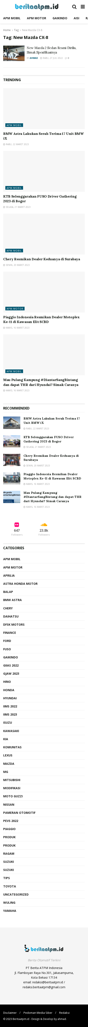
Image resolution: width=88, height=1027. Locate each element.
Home (7, 30)
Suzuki (8, 862)
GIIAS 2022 (11, 665)
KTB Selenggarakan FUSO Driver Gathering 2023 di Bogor (48, 439)
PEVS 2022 (10, 821)
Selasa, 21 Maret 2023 (18, 206)
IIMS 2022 (10, 706)
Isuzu (7, 722)
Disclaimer (10, 1013)
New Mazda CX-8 (32, 30)
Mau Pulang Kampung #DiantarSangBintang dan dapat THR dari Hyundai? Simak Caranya (52, 497)
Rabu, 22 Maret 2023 (17, 144)
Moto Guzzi (13, 796)
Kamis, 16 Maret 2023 (17, 327)
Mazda (8, 764)
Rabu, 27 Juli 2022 (52, 58)
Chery (8, 608)
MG (5, 772)
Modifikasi (11, 788)
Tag (16, 30)
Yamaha (9, 911)
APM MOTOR (36, 18)
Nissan (8, 804)
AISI (76, 18)
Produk (9, 837)
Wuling (9, 902)
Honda (8, 690)
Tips (6, 878)
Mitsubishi (11, 780)
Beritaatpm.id (21, 1019)
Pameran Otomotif (19, 813)
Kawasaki (11, 731)
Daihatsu (11, 616)
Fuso (7, 649)
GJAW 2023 (11, 673)
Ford (7, 641)
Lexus (7, 755)
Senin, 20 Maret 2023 (17, 264)
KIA (5, 739)
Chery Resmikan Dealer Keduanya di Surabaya (41, 259)
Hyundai (10, 698)
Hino (7, 682)
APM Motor (15, 308)
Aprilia (9, 575)
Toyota (9, 886)
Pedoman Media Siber (37, 1013)
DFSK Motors (14, 624)
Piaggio (9, 829)
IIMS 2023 (10, 714)
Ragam (8, 853)
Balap (8, 592)
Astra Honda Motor (20, 584)
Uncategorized (16, 894)
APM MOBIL (12, 18)
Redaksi (64, 1013)
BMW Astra (12, 600)
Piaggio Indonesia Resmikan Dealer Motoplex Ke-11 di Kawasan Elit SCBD (52, 476)
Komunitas (12, 747)
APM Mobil (14, 125)
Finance (9, 633)
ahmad (34, 58)
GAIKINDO (60, 18)
